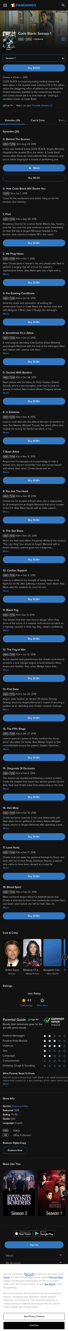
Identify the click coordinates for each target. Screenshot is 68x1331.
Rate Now (42, 1005)
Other (25, 1106)
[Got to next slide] (65, 957)
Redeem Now (15, 1150)
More (6, 274)
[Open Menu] (5, 5)
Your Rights (49, 1284)
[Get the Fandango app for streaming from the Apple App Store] (23, 1234)
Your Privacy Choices (34, 1316)
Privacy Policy (56, 1277)
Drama (16, 1106)
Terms (6, 1277)
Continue (34, 1325)
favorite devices (41, 105)
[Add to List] (63, 39)
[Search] (63, 5)
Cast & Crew (37, 120)
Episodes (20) (12, 120)
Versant (29, 1274)
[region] (34, 1297)
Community (27, 1005)
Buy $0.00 (34, 177)
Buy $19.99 (34, 68)
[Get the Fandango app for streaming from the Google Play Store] (44, 1234)
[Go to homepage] (24, 5)
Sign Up (34, 1244)
